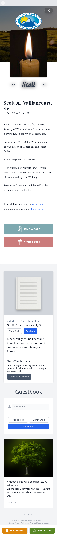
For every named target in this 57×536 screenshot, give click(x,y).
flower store (36, 208)
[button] (28, 458)
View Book (14, 331)
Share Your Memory (19, 376)
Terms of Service (36, 523)
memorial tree (38, 204)
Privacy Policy (20, 523)
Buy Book (30, 331)
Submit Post (28, 426)
